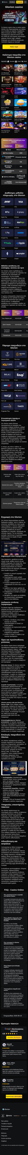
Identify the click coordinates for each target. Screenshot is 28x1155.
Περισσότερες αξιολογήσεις (14, 1096)
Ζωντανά (12, 61)
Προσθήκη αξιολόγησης (14, 1037)
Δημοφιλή (4, 61)
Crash (19, 61)
